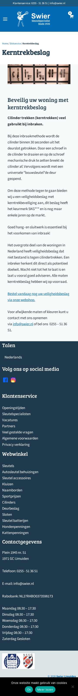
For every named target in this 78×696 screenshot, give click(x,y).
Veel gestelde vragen (17, 432)
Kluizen (7, 484)
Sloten (7, 514)
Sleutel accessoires (16, 478)
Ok (29, 689)
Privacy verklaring (16, 444)
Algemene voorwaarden (20, 438)
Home (5, 43)
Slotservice (15, 43)
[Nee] (72, 686)
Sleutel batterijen (15, 520)
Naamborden (12, 490)
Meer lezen (45, 689)
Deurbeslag (10, 508)
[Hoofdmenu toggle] (5, 19)
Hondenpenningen (16, 526)
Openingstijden (13, 408)
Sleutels (8, 466)
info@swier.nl (23, 324)
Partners (8, 426)
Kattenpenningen (15, 532)
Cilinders (8, 502)
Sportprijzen (11, 496)
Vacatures (10, 420)
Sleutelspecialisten (16, 414)
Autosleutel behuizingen (20, 472)
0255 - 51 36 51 (27, 571)
